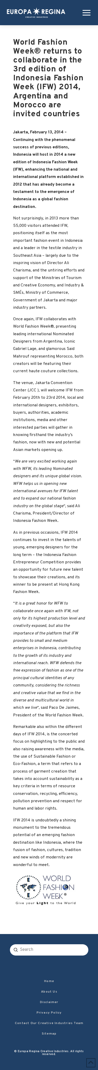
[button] (85, 12)
